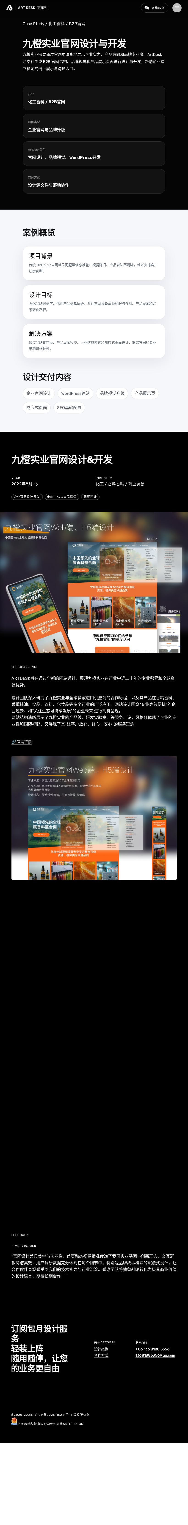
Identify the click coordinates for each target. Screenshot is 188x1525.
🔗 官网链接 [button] (21, 742)
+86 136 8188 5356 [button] (152, 1349)
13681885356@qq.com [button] (155, 1355)
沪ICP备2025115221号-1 (53, 1414)
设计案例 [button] (101, 1349)
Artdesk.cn (73, 1424)
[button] (177, 7)
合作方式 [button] (101, 1355)
